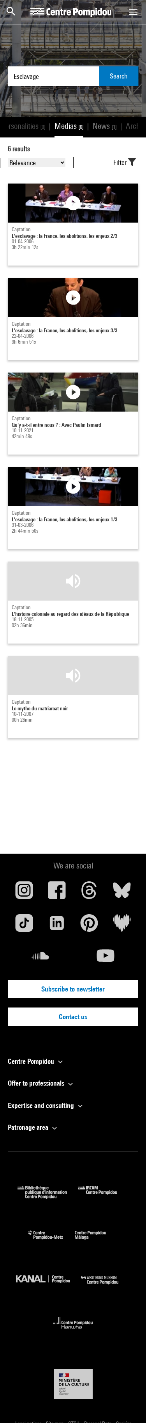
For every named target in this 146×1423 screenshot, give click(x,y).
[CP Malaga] (96, 1241)
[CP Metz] (51, 1241)
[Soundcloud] (40, 958)
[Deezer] (122, 926)
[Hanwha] (73, 1331)
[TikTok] (24, 926)
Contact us (73, 1017)
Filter (120, 162)
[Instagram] (24, 893)
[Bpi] (48, 1196)
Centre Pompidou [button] (32, 1061)
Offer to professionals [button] (37, 1083)
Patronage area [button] (29, 1127)
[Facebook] (56, 893)
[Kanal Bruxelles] (48, 1286)
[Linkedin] (56, 926)
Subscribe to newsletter (73, 989)
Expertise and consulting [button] (42, 1105)
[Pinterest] (89, 926)
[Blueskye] (122, 893)
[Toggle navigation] (133, 12)
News (104, 126)
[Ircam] (103, 1196)
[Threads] (89, 893)
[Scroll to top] (127, 1404)
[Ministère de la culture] (73, 1384)
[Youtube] (106, 958)
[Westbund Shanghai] (105, 1286)
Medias (69, 126)
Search (119, 76)
